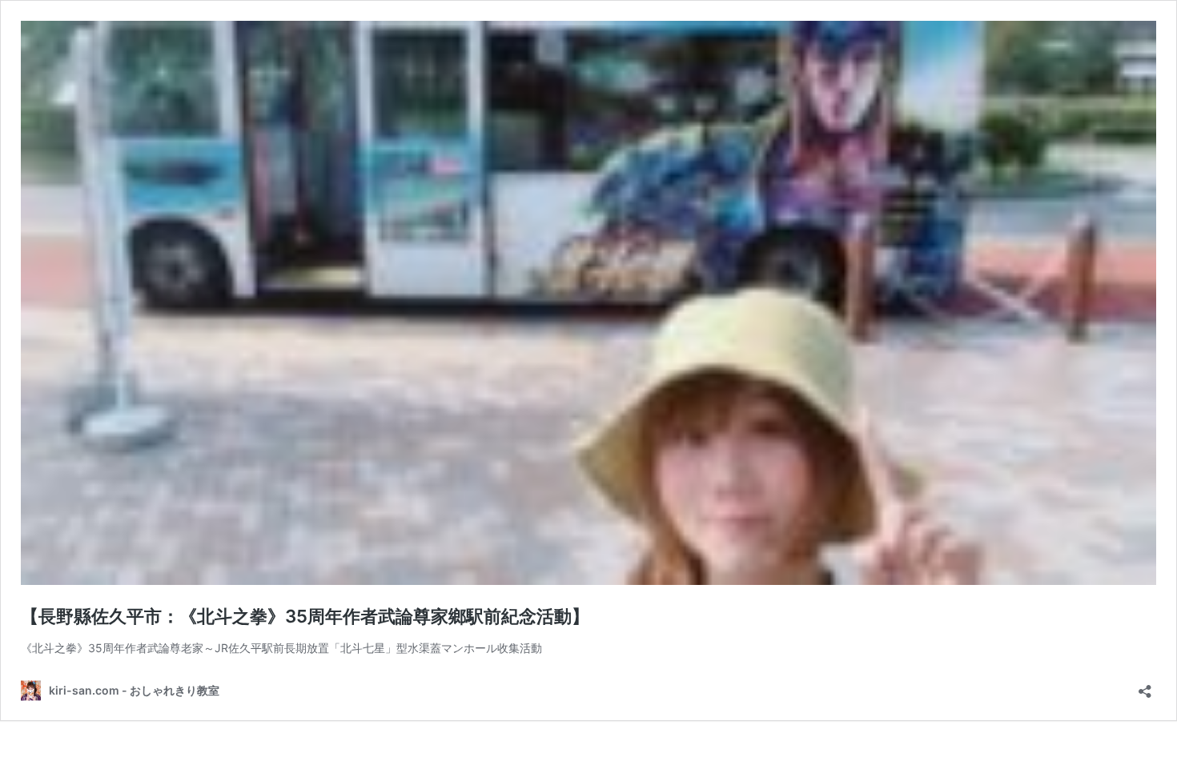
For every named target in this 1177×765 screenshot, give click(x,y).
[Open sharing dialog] (1145, 686)
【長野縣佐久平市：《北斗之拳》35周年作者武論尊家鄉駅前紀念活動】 (305, 616)
